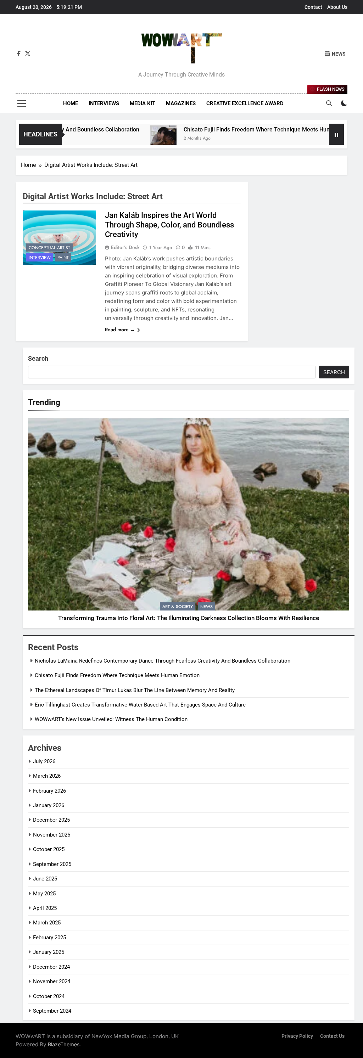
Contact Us (332, 1036)
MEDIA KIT (142, 103)
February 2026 (49, 791)
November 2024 (51, 981)
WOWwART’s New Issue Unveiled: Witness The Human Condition (111, 719)
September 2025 (52, 864)
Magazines (181, 103)
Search (38, 358)
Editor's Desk (125, 247)
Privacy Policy (297, 1036)
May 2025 (44, 893)
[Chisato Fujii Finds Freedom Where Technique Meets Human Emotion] (138, 138)
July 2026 (44, 761)
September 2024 (52, 1011)
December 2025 (51, 820)
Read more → (120, 329)
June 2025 (45, 879)
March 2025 (47, 922)
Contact (313, 7)
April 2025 (45, 908)
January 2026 (48, 805)
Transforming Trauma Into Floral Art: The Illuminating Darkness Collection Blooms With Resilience (188, 618)
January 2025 (48, 952)
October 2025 (49, 849)
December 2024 (51, 967)
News (206, 606)
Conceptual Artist (49, 247)
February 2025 (49, 937)
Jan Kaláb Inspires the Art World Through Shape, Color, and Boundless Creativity (169, 225)
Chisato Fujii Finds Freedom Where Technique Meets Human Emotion (246, 129)
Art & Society (177, 606)
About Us (337, 7)
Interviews (104, 103)
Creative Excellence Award (245, 103)
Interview (40, 257)
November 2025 (51, 835)
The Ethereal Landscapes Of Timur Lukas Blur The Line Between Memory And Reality (135, 690)
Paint (63, 257)
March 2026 (47, 776)
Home (70, 103)
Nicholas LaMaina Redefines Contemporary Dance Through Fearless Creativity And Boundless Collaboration (162, 661)
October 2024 (49, 996)
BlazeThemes (64, 1044)
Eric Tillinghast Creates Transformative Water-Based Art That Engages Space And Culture (140, 705)
